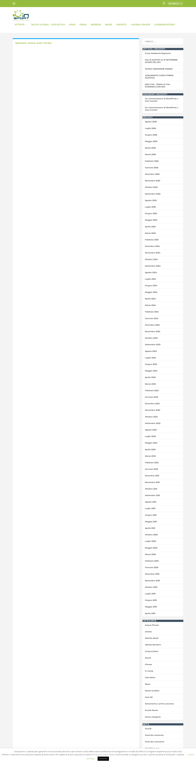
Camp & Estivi (151, 651)
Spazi (72, 25)
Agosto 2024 (151, 272)
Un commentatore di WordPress (161, 98)
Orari (83, 25)
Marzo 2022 (150, 456)
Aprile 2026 (150, 148)
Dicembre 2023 (152, 325)
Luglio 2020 (150, 541)
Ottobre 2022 (151, 417)
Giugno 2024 (151, 285)
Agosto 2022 (151, 430)
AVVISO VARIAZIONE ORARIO (159, 69)
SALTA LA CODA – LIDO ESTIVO (48, 25)
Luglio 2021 (150, 508)
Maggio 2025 (151, 220)
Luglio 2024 (150, 279)
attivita (148, 631)
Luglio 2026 (150, 128)
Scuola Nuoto (151, 710)
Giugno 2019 (151, 600)
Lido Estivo (150, 677)
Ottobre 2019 (151, 587)
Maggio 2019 (151, 607)
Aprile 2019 (150, 613)
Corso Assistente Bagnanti (158, 53)
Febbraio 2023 (152, 390)
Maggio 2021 (151, 521)
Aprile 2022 (150, 449)
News (108, 25)
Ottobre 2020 (151, 534)
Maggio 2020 (151, 548)
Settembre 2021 (152, 495)
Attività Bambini (153, 644)
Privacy (95, 754)
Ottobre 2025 (151, 187)
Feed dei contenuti (154, 735)
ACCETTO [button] (103, 759)
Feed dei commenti (154, 741)
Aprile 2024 (150, 298)
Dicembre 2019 (152, 574)
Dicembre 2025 (152, 174)
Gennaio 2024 (151, 318)
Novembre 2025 (152, 180)
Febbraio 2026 (152, 161)
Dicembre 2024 (152, 246)
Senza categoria (153, 717)
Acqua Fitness (152, 625)
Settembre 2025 (152, 194)
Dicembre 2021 (152, 475)
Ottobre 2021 (151, 489)
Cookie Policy (107, 754)
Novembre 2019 (152, 580)
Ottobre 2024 (151, 259)
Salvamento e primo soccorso (159, 704)
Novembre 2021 (152, 482)
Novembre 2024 (152, 253)
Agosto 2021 (150, 502)
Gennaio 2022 (151, 469)
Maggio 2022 (151, 443)
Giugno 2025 (151, 213)
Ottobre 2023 (151, 338)
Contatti (121, 25)
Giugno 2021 (151, 515)
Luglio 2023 (150, 358)
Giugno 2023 (151, 364)
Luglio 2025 (150, 207)
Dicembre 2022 (152, 403)
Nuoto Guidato (152, 690)
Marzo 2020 (150, 554)
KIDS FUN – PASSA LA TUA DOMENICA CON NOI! (157, 85)
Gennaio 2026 (151, 167)
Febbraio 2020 (152, 561)
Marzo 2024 (150, 305)
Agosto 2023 (151, 351)
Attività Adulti (151, 638)
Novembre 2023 (152, 331)
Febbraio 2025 (152, 239)
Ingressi (96, 25)
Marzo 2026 (150, 154)
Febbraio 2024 (152, 312)
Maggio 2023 (151, 371)
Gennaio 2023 (151, 397)
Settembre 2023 (152, 344)
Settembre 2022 (152, 423)
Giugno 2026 (151, 135)
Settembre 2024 (153, 266)
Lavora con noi (140, 25)
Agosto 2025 (151, 200)
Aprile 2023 (150, 377)
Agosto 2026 (151, 121)
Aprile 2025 (150, 226)
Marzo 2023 (150, 384)
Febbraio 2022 (152, 462)
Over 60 (149, 697)
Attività (20, 25)
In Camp (149, 671)
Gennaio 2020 (151, 567)
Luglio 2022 (150, 436)
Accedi (148, 728)
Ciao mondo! (151, 101)
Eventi (148, 658)
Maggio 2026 (151, 141)
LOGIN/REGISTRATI (164, 25)
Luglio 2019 (150, 593)
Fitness (148, 664)
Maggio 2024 (151, 292)
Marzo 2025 (150, 233)
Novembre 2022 (152, 410)
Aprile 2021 (150, 528)
